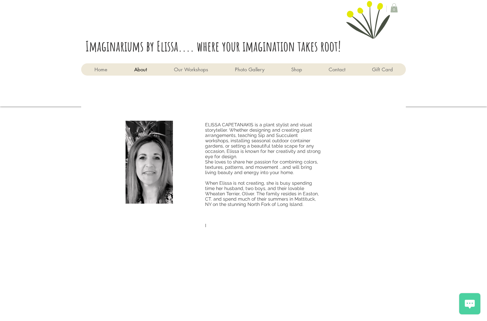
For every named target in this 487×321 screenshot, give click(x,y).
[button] (394, 7)
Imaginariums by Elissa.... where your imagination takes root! (215, 46)
